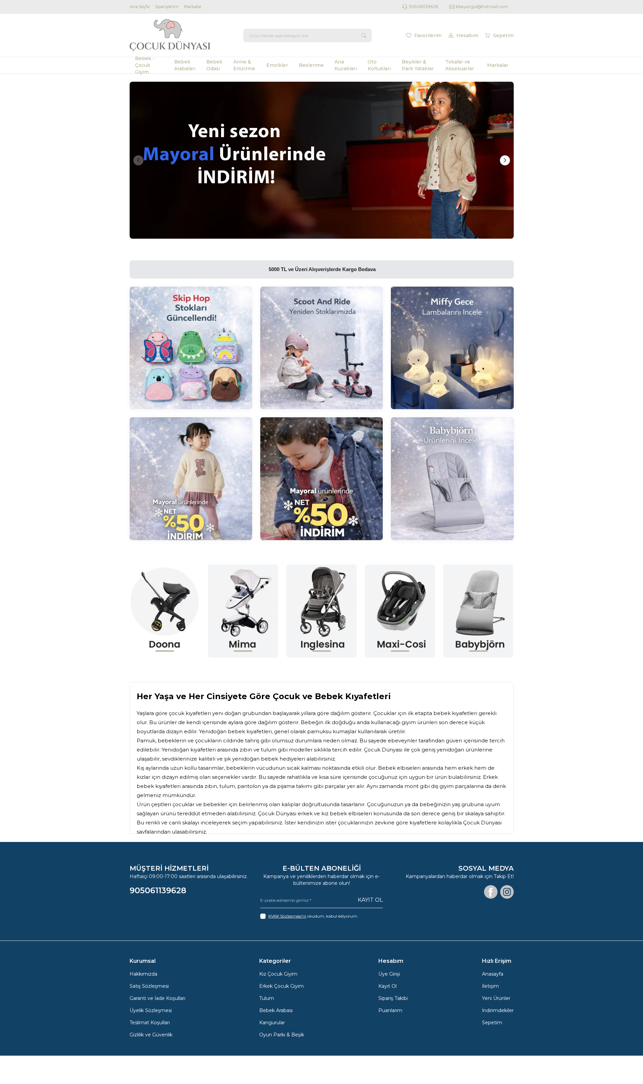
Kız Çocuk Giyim (278, 974)
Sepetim (492, 1023)
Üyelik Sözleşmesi (151, 1010)
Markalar (193, 6)
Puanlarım (390, 1010)
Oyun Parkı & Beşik (281, 1035)
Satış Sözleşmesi (149, 986)
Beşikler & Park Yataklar (418, 65)
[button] (138, 160)
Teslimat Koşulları (150, 1023)
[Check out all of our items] (191, 348)
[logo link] (170, 35)
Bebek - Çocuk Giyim (145, 65)
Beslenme (311, 65)
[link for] (322, 160)
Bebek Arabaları (184, 65)
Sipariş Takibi (393, 998)
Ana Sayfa (140, 6)
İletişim (490, 986)
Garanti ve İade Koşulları (157, 998)
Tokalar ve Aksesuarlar (459, 65)
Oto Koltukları (379, 65)
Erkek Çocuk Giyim (281, 986)
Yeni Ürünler (496, 998)
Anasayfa (492, 974)
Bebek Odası (214, 65)
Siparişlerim (167, 6)
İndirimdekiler (498, 1010)
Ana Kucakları (345, 65)
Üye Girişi (389, 974)
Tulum (266, 998)
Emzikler (277, 65)
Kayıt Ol (370, 900)
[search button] (364, 35)
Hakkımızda (143, 974)
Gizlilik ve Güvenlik (151, 1035)
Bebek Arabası (276, 1010)
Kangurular (272, 1023)
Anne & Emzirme (244, 65)
